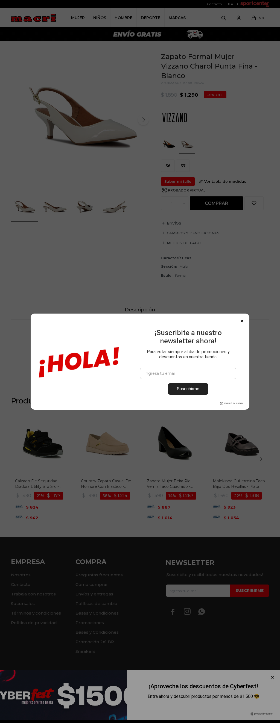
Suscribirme (188, 388)
